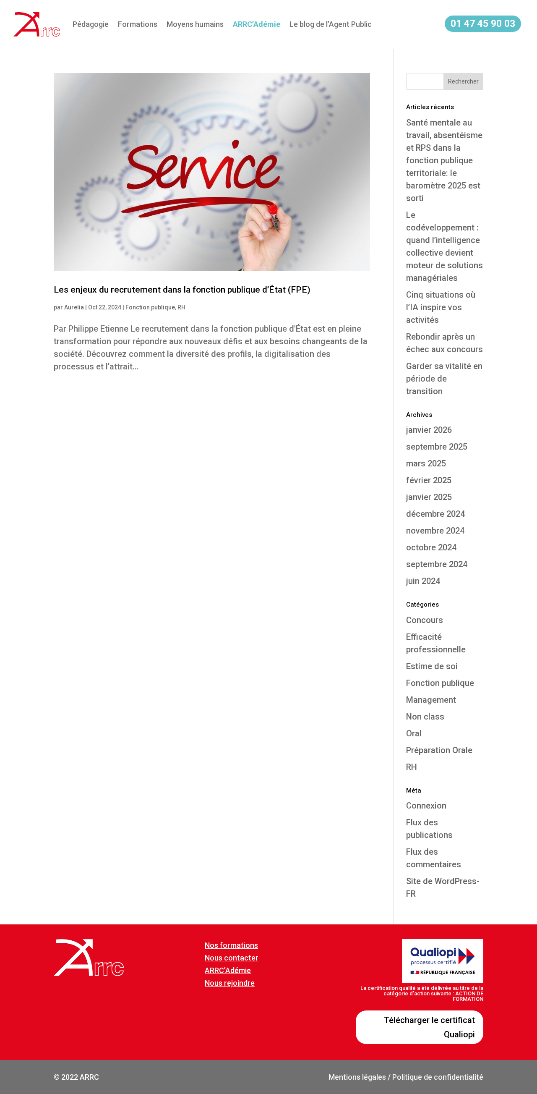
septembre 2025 (436, 447)
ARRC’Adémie (228, 970)
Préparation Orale (439, 750)
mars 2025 (426, 463)
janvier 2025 (429, 497)
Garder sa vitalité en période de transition (444, 378)
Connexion (426, 806)
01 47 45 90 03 (483, 23)
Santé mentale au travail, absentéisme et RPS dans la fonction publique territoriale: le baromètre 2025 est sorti (444, 160)
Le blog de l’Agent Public (330, 24)
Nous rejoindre (230, 983)
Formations (137, 24)
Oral (414, 733)
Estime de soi (432, 666)
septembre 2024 (436, 564)
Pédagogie (91, 24)
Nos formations (231, 945)
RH (181, 307)
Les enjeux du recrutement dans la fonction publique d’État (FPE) (182, 290)
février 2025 (428, 480)
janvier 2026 (429, 430)
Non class (425, 717)
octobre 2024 (431, 547)
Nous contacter (231, 957)
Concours (424, 620)
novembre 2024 (435, 531)
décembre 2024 (435, 514)
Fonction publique (150, 307)
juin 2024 (423, 581)
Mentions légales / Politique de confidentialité (405, 1077)
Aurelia (74, 307)
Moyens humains (195, 24)
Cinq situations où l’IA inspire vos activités (440, 307)
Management (431, 700)
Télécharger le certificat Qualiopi (429, 1027)
